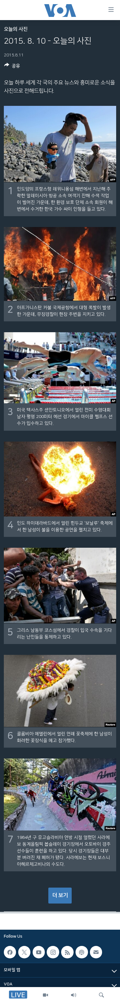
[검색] (101, 995)
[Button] (12, 67)
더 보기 (60, 895)
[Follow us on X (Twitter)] (24, 952)
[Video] (45, 995)
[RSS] (67, 952)
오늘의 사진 (16, 29)
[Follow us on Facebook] (10, 952)
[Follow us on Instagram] (53, 952)
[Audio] (73, 995)
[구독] (96, 952)
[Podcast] (82, 952)
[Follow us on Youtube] (39, 952)
